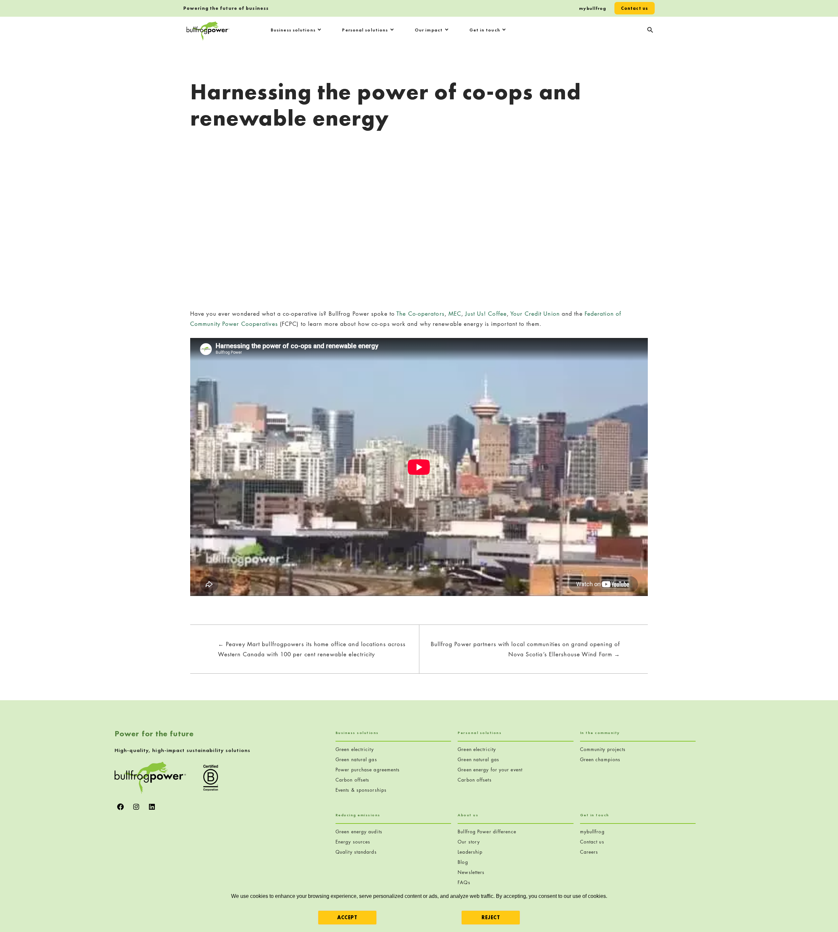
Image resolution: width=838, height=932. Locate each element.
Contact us (634, 8)
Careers (589, 852)
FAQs (464, 882)
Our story (469, 842)
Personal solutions (365, 30)
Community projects (603, 749)
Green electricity (355, 749)
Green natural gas (356, 759)
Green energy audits (359, 831)
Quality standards (356, 852)
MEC (454, 313)
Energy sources (353, 842)
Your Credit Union (535, 313)
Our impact (429, 30)
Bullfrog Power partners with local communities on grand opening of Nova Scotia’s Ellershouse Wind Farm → (525, 649)
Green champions (600, 759)
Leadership (470, 852)
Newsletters (471, 872)
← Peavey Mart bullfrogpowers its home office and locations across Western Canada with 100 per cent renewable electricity (312, 649)
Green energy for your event (490, 769)
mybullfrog (592, 8)
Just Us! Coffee (486, 313)
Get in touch (484, 30)
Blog (463, 862)
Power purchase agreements (368, 769)
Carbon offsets (352, 780)
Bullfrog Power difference (487, 831)
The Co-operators (420, 313)
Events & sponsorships (361, 790)
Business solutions (293, 30)
